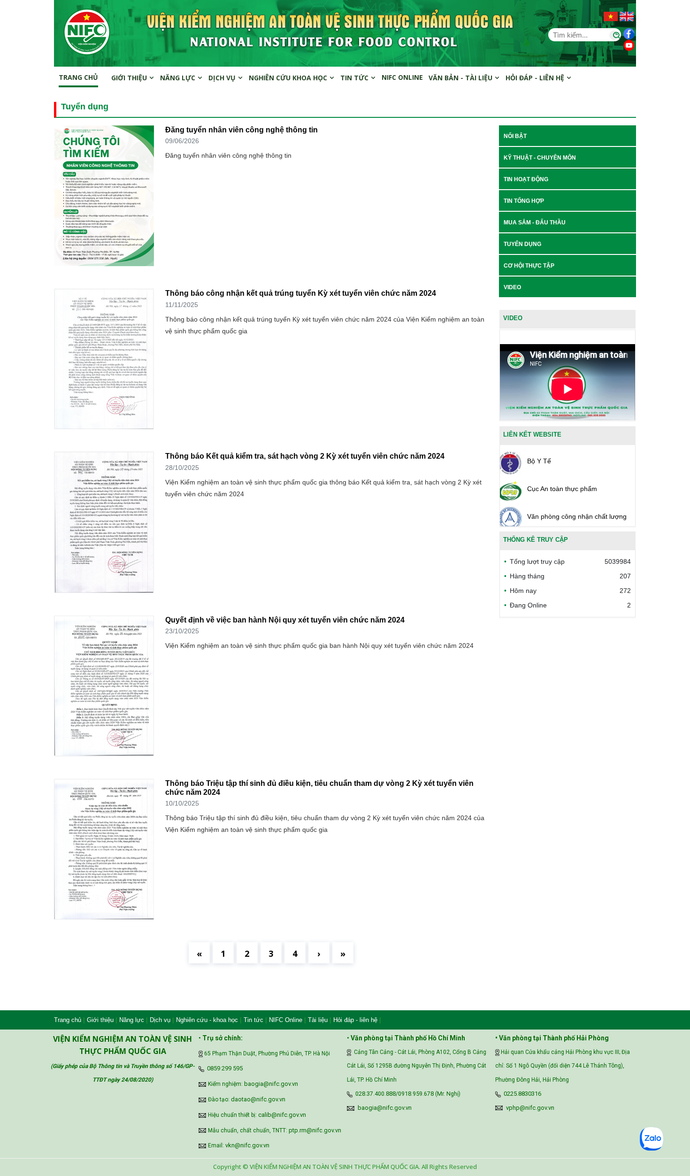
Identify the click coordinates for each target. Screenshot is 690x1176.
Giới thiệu (130, 77)
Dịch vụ (223, 77)
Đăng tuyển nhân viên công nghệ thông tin (241, 130)
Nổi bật (515, 136)
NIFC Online (285, 1019)
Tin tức (355, 77)
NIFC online (402, 77)
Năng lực (178, 77)
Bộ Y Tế (539, 461)
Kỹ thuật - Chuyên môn (540, 157)
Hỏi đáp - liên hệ (355, 1019)
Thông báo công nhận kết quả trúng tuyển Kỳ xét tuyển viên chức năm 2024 (300, 293)
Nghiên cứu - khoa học (207, 1019)
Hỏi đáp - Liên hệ (536, 77)
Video (512, 287)
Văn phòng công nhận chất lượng (577, 516)
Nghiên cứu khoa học (289, 77)
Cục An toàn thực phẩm (562, 488)
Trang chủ (78, 77)
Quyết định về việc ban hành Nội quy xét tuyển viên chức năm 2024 (285, 620)
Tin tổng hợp (524, 201)
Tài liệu (318, 1019)
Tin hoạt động (526, 179)
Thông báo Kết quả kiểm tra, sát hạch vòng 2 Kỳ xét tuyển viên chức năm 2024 (305, 456)
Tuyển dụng (522, 244)
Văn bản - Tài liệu (461, 77)
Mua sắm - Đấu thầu (535, 222)
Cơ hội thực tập (529, 265)
